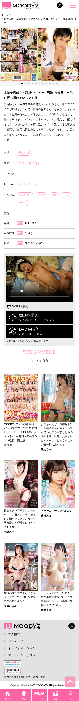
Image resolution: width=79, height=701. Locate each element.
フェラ (66, 195)
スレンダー (25, 195)
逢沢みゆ (46, 515)
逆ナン (22, 203)
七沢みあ (9, 531)
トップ (5, 14)
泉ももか (46, 449)
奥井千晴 (46, 610)
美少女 (41, 195)
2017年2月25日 (27, 163)
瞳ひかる (23, 152)
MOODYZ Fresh (27, 184)
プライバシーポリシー (23, 655)
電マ (54, 195)
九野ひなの (10, 606)
